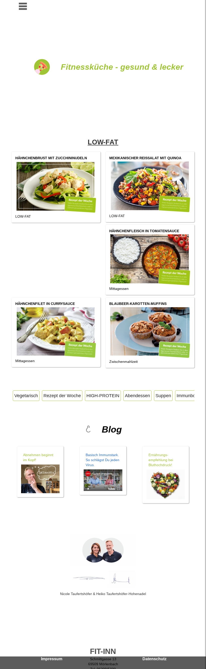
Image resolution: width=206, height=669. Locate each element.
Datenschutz (154, 659)
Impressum (51, 659)
